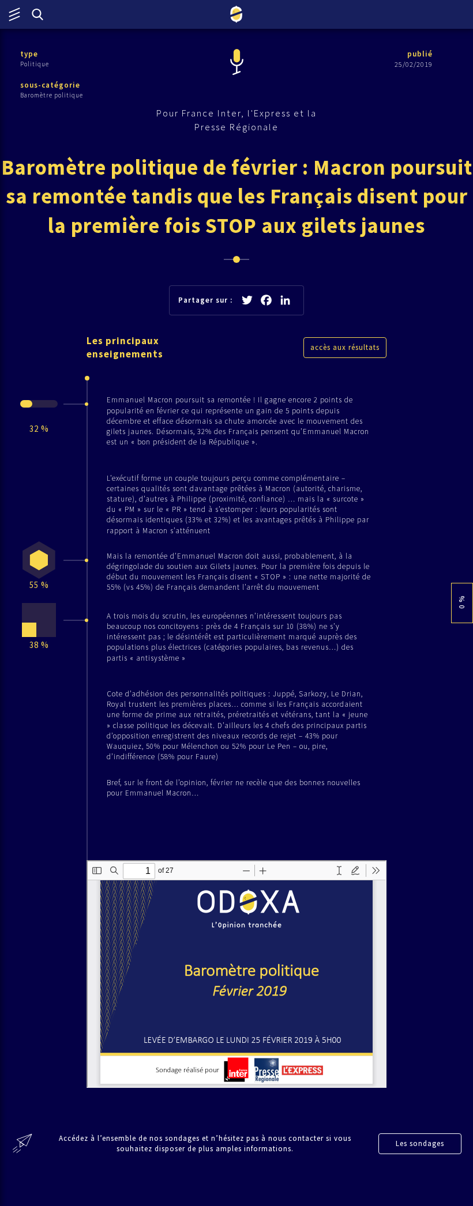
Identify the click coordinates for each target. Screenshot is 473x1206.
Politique (34, 64)
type (29, 54)
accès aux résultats (345, 347)
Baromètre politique (51, 95)
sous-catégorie (50, 85)
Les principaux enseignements (125, 347)
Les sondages (420, 1143)
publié (420, 54)
